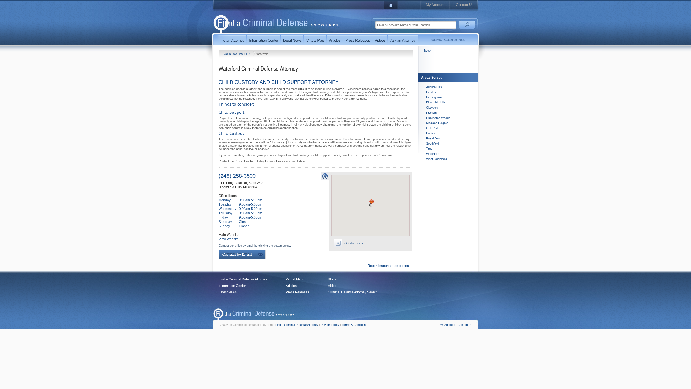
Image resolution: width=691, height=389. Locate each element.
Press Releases (297, 292)
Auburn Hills (434, 87)
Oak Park (432, 128)
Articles (291, 286)
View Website (229, 239)
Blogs (332, 279)
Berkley (431, 92)
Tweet (427, 50)
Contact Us (464, 5)
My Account (435, 5)
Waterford (432, 153)
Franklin (431, 112)
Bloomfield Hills (436, 102)
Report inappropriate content (389, 266)
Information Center (232, 286)
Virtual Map (294, 279)
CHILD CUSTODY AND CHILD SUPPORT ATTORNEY (278, 82)
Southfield (432, 143)
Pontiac (431, 133)
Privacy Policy (330, 324)
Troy (429, 148)
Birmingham (434, 97)
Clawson (432, 107)
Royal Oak (433, 138)
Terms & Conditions (354, 324)
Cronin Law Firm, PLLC (237, 53)
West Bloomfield (436, 158)
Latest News (228, 292)
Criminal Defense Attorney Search (353, 292)
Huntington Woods (438, 117)
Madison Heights (437, 123)
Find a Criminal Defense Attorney (243, 279)
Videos (333, 286)
